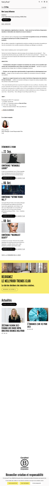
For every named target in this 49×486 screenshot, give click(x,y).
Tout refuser (25, 483)
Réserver (5, 19)
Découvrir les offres (8, 289)
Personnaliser (36, 483)
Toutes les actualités (9, 304)
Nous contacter (6, 24)
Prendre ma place (7, 178)
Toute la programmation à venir (11, 255)
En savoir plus (20, 178)
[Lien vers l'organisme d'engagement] (24, 471)
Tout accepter (13, 483)
